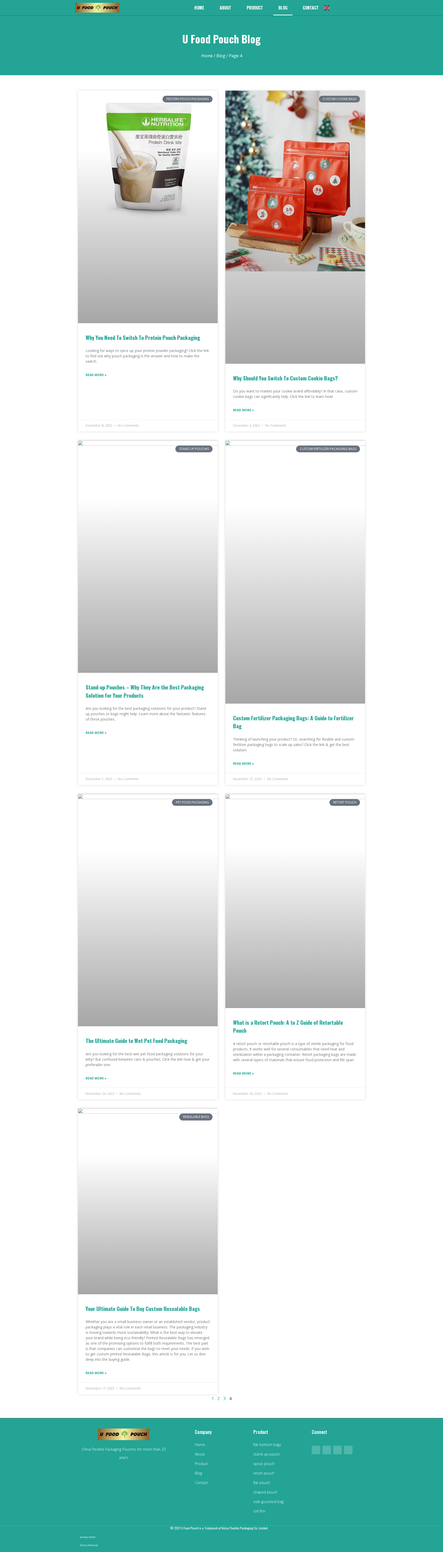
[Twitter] (348, 1450)
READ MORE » (96, 375)
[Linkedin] (327, 1450)
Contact (311, 8)
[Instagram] (337, 1450)
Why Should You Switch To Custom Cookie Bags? (285, 378)
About (225, 8)
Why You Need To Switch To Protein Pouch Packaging (143, 337)
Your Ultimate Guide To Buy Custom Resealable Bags (143, 1309)
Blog (282, 8)
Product (255, 8)
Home (199, 8)
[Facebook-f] (316, 1450)
